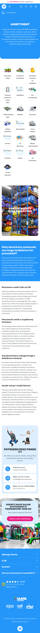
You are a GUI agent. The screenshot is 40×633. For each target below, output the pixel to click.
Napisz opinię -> (11, 587)
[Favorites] (30, 6)
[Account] (26, 6)
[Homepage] (4, 6)
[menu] (9, 6)
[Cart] (35, 6)
